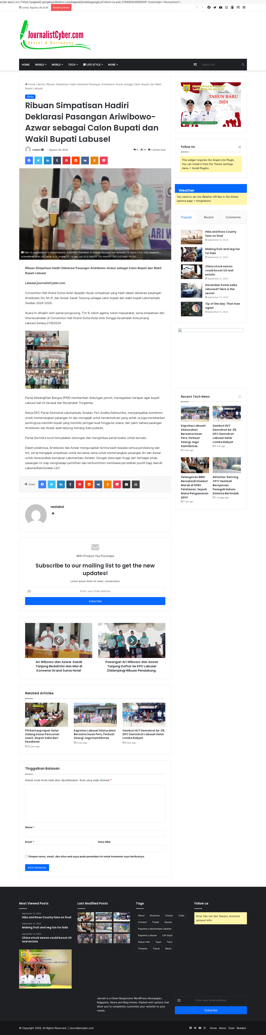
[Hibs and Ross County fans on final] (191, 237)
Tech (71, 64)
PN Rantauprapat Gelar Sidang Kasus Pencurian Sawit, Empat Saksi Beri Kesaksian (42, 736)
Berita (41, 84)
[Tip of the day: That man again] (191, 309)
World (39, 64)
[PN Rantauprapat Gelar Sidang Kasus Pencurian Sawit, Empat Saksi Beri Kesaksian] (46, 715)
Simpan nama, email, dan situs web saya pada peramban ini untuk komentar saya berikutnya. (86, 856)
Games (168, 922)
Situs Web (104, 841)
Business (155, 915)
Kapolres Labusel (147, 935)
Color (181, 915)
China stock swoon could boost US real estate (219, 270)
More (111, 64)
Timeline (142, 948)
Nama (29, 827)
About (141, 915)
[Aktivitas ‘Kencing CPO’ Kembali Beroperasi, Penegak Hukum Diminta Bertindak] (227, 465)
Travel (156, 948)
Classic (169, 915)
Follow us (201, 903)
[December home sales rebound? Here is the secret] (191, 290)
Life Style (93, 64)
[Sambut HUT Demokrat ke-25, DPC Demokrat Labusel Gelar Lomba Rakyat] (143, 715)
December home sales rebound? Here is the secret (221, 289)
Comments (233, 217)
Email (29, 841)
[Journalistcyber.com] (55, 35)
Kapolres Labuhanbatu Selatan (155, 928)
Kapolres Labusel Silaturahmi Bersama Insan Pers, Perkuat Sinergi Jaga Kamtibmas (123, 7)
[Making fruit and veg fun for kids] (191, 254)
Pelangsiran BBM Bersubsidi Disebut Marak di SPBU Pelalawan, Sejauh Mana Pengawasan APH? (194, 487)
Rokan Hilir (144, 941)
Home (26, 64)
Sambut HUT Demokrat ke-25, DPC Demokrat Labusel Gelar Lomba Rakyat (143, 734)
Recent (209, 217)
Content (142, 922)
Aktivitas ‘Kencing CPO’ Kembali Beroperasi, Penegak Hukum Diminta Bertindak (226, 485)
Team (158, 941)
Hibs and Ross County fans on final (220, 234)
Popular (186, 217)
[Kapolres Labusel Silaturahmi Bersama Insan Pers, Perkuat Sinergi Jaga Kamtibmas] (95, 715)
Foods (155, 922)
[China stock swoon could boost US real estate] (191, 271)
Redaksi (241, 1028)
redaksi (36, 149)
